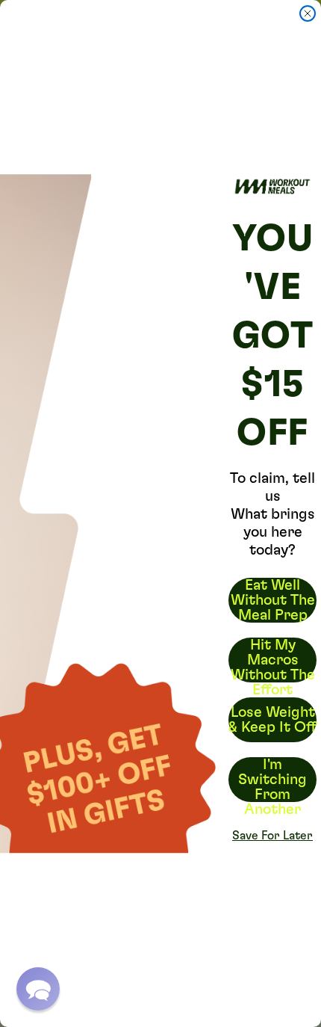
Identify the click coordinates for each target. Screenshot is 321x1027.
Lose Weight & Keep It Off (272, 720)
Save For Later (272, 836)
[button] (38, 989)
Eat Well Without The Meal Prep (273, 600)
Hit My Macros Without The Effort (273, 660)
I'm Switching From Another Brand (272, 779)
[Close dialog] (307, 13)
